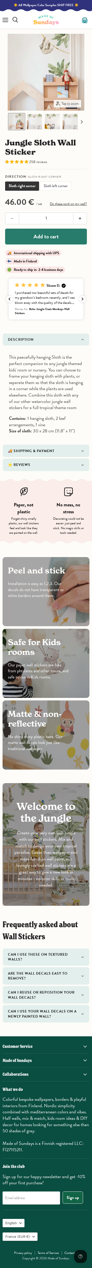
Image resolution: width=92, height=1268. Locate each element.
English (11, 1223)
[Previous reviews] (9, 299)
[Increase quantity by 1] (80, 218)
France (17, 1236)
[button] (16, 121)
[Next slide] (81, 122)
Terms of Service (48, 1252)
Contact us (71, 1252)
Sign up (73, 1198)
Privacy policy (23, 1252)
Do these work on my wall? (68, 204)
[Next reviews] (82, 299)
